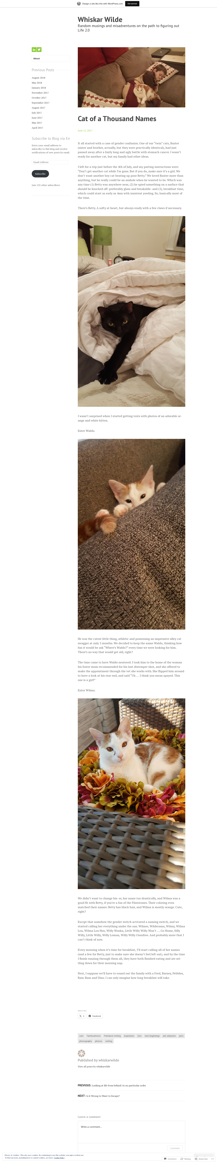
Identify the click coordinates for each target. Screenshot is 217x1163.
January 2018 (39, 87)
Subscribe (40, 173)
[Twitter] (39, 49)
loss (139, 1035)
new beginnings (152, 1035)
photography (85, 1041)
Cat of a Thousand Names (117, 118)
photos (98, 1041)
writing (108, 1041)
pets (181, 1035)
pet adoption (169, 1035)
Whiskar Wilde (100, 19)
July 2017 (37, 112)
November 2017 (40, 92)
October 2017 (39, 97)
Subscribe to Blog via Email (53, 138)
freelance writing (112, 1035)
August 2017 (38, 107)
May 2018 (37, 82)
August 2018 (38, 77)
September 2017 (40, 102)
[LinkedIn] (34, 49)
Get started (132, 4)
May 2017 (37, 122)
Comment (175, 1148)
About (36, 58)
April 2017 (37, 127)
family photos (94, 1035)
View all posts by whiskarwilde (94, 1066)
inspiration (129, 1035)
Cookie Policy (59, 1158)
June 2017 (37, 117)
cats (81, 1035)
